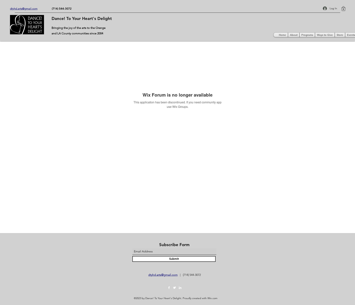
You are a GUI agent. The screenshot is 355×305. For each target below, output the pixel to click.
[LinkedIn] (180, 287)
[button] (343, 8)
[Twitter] (174, 287)
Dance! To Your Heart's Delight (82, 18)
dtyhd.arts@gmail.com (163, 275)
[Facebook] (169, 287)
